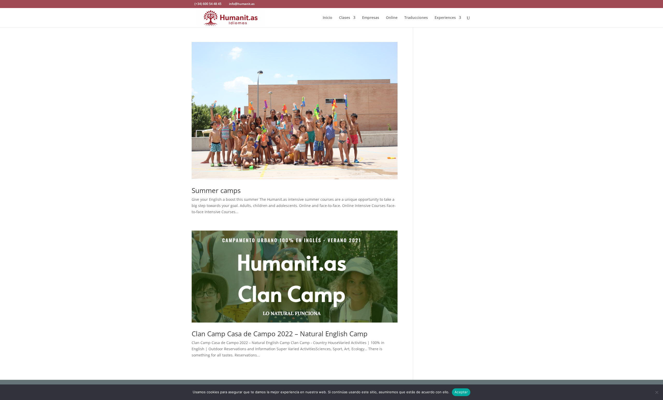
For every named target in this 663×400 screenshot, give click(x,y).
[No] (656, 392)
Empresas (370, 18)
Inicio (327, 18)
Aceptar (461, 392)
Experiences (445, 18)
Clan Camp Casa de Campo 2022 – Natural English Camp (279, 333)
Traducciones (416, 18)
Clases (344, 18)
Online (392, 18)
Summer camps (216, 190)
